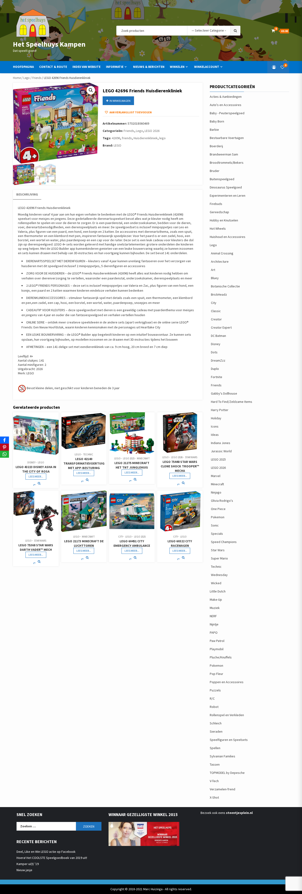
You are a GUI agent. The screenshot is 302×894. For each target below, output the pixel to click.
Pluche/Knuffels (221, 657)
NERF (213, 616)
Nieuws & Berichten (148, 67)
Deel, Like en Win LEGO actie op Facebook (46, 851)
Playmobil (216, 649)
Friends (36, 78)
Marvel (215, 476)
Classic (216, 311)
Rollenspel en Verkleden (227, 715)
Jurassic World (221, 451)
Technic (88, 454)
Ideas (215, 435)
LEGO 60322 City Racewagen (180, 543)
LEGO (117, 145)
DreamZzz (218, 360)
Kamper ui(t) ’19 (28, 864)
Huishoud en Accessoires (227, 237)
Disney (31, 462)
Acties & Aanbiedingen (226, 96)
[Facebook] (4, 440)
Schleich (216, 723)
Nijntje (214, 624)
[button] (91, 90)
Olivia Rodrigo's (222, 500)
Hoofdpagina (23, 67)
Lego (26, 78)
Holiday (216, 418)
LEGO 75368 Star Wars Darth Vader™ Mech (35, 547)
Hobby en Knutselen (224, 220)
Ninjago (216, 492)
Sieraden (216, 731)
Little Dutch (218, 591)
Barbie (214, 129)
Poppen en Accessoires (226, 682)
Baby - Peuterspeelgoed (227, 113)
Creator (216, 319)
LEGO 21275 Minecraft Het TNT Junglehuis (131, 465)
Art (213, 270)
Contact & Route (53, 67)
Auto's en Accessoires (225, 105)
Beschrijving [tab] (27, 194)
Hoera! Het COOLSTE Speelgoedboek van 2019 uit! (52, 858)
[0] (282, 67)
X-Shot (214, 797)
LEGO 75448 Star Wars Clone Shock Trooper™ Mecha (180, 466)
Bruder (214, 171)
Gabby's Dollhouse (224, 393)
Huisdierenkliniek (146, 138)
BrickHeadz (219, 294)
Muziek (215, 608)
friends (127, 138)
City (120, 536)
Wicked (216, 583)
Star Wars (191, 457)
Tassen (215, 764)
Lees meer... (36, 476)
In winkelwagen (119, 100)
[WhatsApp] (4, 454)
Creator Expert (221, 327)
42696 (116, 138)
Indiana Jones (220, 443)
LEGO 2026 (152, 131)
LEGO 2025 (128, 458)
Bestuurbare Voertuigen (227, 138)
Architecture (220, 261)
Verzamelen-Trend (222, 789)
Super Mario (219, 558)
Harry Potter (219, 410)
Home (17, 78)
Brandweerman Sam (224, 154)
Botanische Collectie (225, 286)
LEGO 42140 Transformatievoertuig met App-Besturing (84, 463)
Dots (214, 352)
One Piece (218, 509)
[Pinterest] (4, 447)
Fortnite (216, 377)
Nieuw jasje (24, 870)
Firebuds (216, 204)
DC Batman (218, 336)
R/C (212, 698)
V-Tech (214, 781)
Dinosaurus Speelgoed (226, 187)
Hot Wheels (218, 228)
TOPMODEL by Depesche (227, 773)
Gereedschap (219, 212)
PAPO (214, 632)
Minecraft (143, 458)
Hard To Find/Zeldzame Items (231, 402)
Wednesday (219, 575)
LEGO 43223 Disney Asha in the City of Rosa (36, 469)
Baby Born (217, 121)
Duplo (215, 369)
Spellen (215, 748)
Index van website (86, 67)
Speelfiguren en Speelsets (229, 740)
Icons (214, 426)
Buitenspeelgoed (222, 179)
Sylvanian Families (222, 756)
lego (162, 138)
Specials (217, 533)
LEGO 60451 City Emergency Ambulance (131, 543)
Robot (214, 707)
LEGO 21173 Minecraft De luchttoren (84, 543)
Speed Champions (224, 542)
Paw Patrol (217, 641)
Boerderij (216, 146)
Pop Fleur (216, 674)
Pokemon (217, 517)
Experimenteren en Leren (227, 195)
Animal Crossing (222, 253)
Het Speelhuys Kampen (49, 44)
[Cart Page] (273, 30)
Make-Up (216, 599)
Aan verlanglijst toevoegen (130, 112)
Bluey (215, 278)
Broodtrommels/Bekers (226, 162)
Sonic (215, 525)
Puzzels (215, 690)
